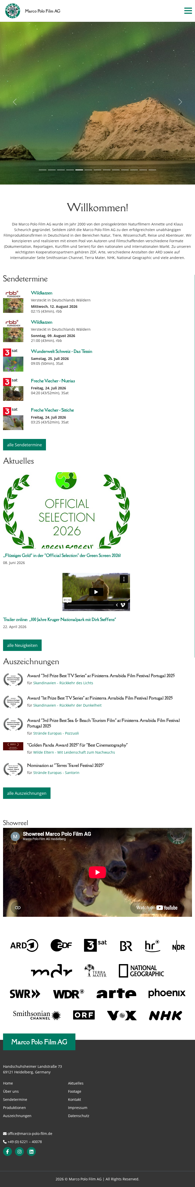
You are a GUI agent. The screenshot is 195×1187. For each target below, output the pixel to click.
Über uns (11, 1091)
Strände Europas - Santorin (56, 772)
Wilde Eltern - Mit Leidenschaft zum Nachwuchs (74, 752)
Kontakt (74, 1099)
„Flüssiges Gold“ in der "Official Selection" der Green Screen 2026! (62, 555)
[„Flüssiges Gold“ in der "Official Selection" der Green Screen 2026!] (96, 510)
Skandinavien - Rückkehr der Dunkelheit (67, 705)
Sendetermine (15, 1099)
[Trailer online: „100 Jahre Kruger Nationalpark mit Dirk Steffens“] (96, 593)
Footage (74, 1091)
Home (8, 1083)
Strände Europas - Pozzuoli (56, 733)
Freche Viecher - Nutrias (53, 381)
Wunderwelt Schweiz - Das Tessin (61, 351)
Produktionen (14, 1107)
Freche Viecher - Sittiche (52, 410)
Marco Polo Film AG (39, 1042)
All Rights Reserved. (122, 1179)
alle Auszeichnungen (26, 793)
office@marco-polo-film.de (29, 1133)
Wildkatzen (41, 293)
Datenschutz (78, 1115)
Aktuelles (76, 1083)
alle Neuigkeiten (22, 645)
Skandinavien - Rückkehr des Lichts (63, 682)
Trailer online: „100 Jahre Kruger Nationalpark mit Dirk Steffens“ (59, 619)
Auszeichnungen (17, 1115)
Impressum (77, 1107)
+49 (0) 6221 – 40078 (24, 1141)
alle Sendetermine (24, 445)
